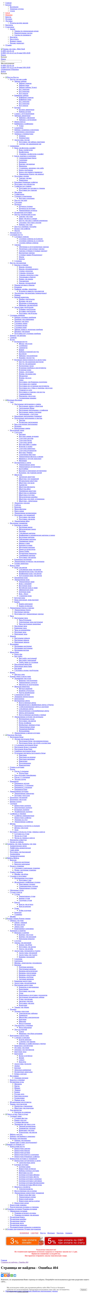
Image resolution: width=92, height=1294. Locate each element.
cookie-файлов (22, 1292)
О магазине (9, 27)
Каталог (8, 5)
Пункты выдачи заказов (19, 23)
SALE (7, 13)
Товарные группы (17, 9)
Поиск (3, 55)
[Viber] (8, 1275)
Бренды (8, 17)
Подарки (8, 19)
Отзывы (8, 45)
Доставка (8, 21)
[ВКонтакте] (2, 1275)
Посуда (43, 1233)
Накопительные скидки (23, 33)
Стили (12, 11)
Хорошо (83, 1290)
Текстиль (60, 1233)
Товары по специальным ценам (26, 31)
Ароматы (68, 1233)
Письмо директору (17, 43)
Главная (8, 3)
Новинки (8, 15)
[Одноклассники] (5, 1275)
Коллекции (14, 7)
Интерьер (51, 1233)
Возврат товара (16, 41)
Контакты (9, 25)
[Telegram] (14, 1275)
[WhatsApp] (11, 1275)
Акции (12, 29)
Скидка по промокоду (22, 35)
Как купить (14, 39)
